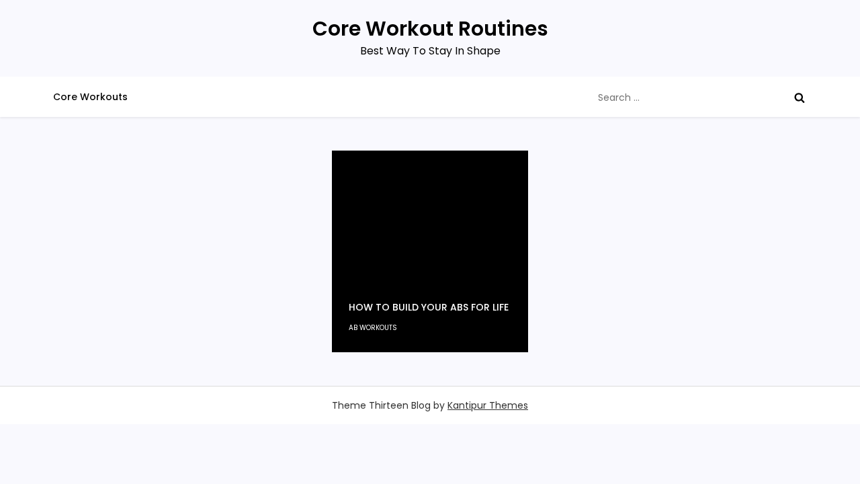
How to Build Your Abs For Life (429, 307)
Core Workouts (90, 97)
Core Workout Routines (430, 28)
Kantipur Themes (487, 405)
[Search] (799, 97)
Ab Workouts (373, 327)
